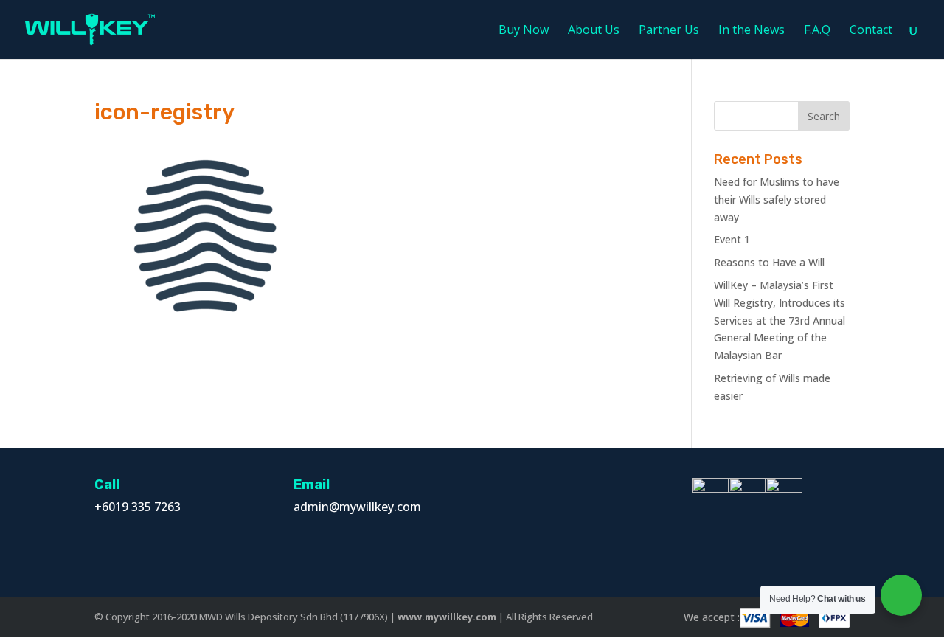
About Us (594, 31)
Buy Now (524, 31)
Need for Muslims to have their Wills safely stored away (776, 199)
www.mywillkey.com (447, 616)
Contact (871, 31)
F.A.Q (817, 31)
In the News (751, 31)
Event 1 (732, 239)
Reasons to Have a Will (769, 262)
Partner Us (669, 31)
